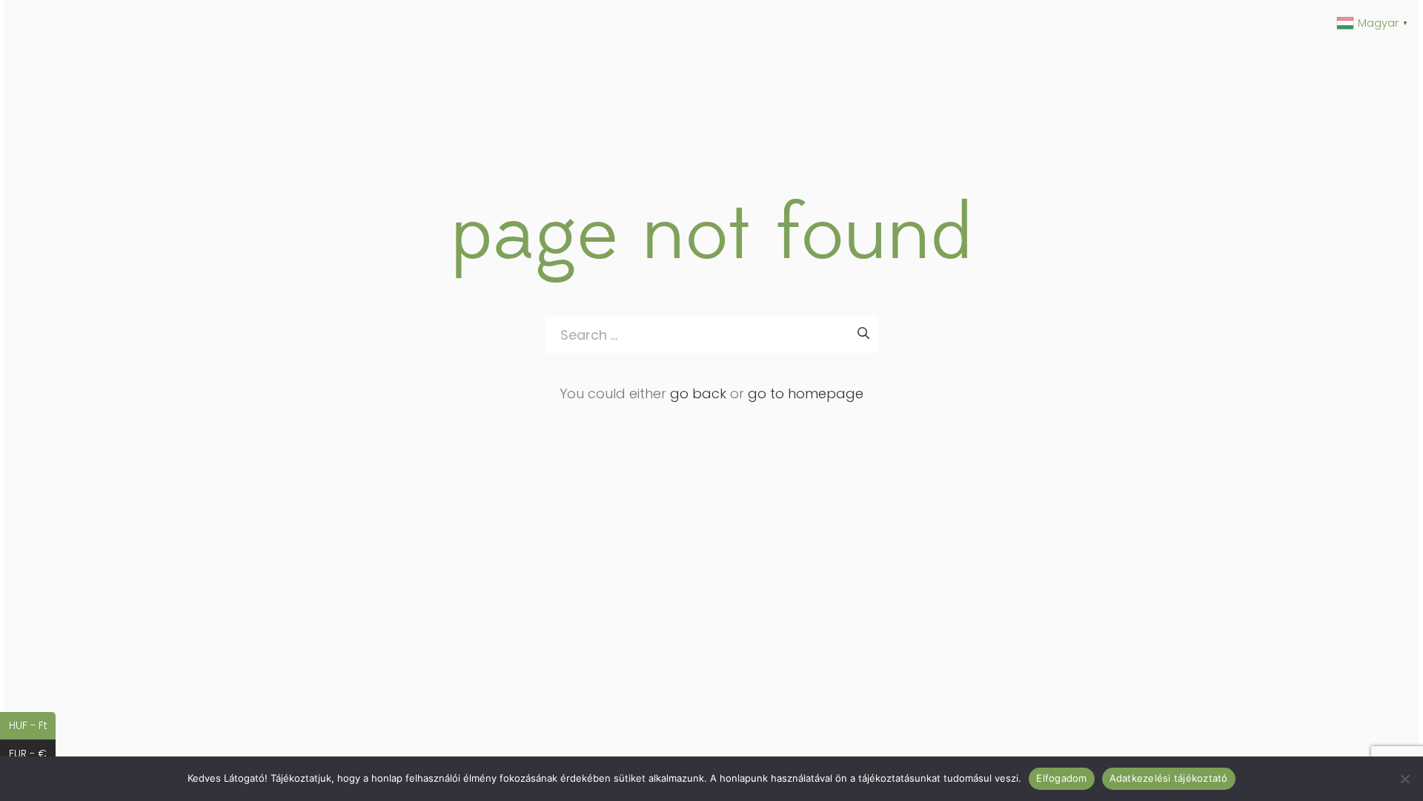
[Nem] (1404, 778)
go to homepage (805, 393)
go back (698, 393)
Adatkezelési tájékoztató (1168, 778)
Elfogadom (1061, 778)
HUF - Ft (32, 725)
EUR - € (32, 753)
